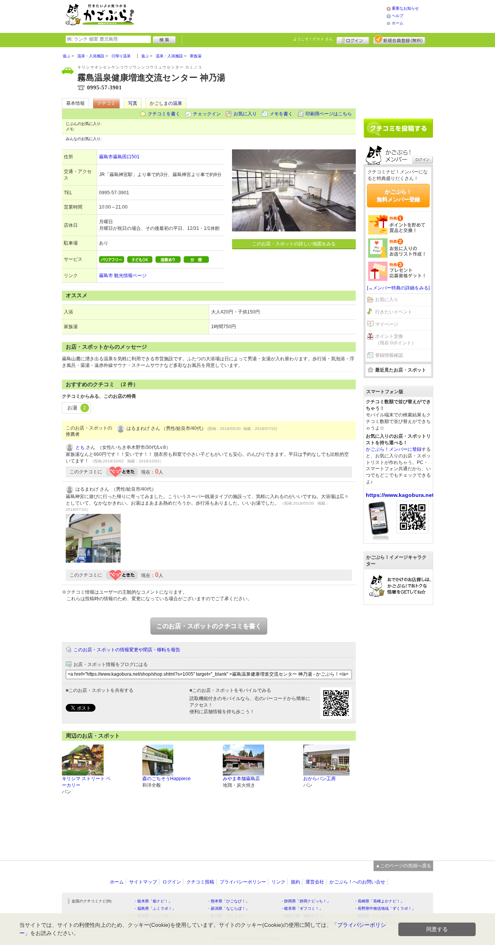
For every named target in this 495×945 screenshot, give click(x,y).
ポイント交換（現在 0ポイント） (395, 340)
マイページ (386, 324)
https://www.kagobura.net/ (400, 495)
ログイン (352, 39)
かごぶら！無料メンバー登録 (398, 195)
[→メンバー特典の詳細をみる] (398, 288)
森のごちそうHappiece (166, 778)
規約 (295, 882)
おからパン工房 (319, 778)
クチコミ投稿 (200, 882)
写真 (132, 103)
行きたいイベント (393, 312)
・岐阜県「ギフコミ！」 (301, 908)
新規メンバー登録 (399, 39)
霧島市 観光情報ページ (123, 275)
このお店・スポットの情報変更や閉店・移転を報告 (126, 649)
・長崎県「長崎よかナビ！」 (379, 901)
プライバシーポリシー (243, 882)
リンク (278, 882)
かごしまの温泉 (166, 103)
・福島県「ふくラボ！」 (154, 908)
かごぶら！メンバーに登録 (394, 449)
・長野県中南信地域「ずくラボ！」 (385, 908)
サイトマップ (143, 882)
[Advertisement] (268, 15)
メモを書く (281, 113)
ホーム (397, 23)
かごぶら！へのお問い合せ (357, 882)
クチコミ (106, 103)
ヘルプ (397, 16)
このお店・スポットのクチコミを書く (208, 626)
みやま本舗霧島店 (241, 778)
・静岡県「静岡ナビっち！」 (305, 901)
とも (80, 447)
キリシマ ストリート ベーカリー (86, 782)
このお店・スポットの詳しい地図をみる (294, 244)
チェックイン (207, 113)
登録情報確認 (389, 355)
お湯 (76, 408)
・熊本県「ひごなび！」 (228, 901)
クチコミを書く (164, 113)
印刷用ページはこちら (329, 113)
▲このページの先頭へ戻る (403, 865)
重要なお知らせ (405, 8)
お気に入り (245, 113)
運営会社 (315, 882)
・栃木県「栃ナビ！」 (152, 901)
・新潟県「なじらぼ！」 (228, 908)
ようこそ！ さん (313, 39)
